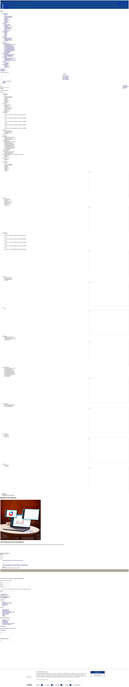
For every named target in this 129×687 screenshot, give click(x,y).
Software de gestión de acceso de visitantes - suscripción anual (15, 565)
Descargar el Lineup (5, 610)
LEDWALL (4, 276)
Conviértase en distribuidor (6, 81)
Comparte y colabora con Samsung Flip (8, 612)
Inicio (3, 493)
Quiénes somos (4, 603)
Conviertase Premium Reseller (7, 602)
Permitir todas (97, 672)
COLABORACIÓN (5, 367)
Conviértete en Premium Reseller (123, 2)
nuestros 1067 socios (44, 673)
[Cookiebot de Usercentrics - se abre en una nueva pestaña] (29, 685)
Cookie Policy (4, 620)
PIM (3, 307)
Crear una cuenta (3, 69)
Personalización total (5, 609)
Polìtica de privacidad (5, 619)
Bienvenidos (2, 68)
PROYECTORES (5, 403)
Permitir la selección (97, 675)
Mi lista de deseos (126, 86)
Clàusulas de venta (5, 622)
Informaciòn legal (5, 621)
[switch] (52, 685)
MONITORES (4, 161)
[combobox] (5, 87)
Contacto (119, 3)
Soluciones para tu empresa (6, 611)
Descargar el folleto (5, 604)
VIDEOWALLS (5, 232)
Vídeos (3, 605)
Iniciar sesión (2, 70)
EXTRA (3, 464)
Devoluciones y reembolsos (6, 624)
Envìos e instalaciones (5, 613)
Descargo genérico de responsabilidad (8, 623)
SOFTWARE (4, 336)
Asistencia (119, 4)
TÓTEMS (4, 198)
